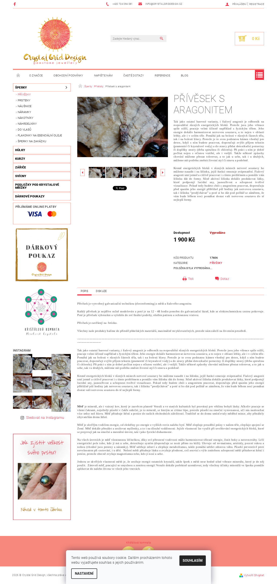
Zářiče (20, 167)
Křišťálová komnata (138, 542)
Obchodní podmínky (68, 75)
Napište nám (103, 75)
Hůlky (20, 150)
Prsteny (24, 100)
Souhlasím (193, 560)
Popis (84, 291)
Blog (184, 75)
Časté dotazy (133, 75)
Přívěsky (24, 94)
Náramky (24, 112)
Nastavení (84, 573)
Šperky (21, 87)
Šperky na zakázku (32, 141)
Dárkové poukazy (30, 196)
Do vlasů (25, 129)
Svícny (20, 176)
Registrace (256, 4)
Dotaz (225, 279)
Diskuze (101, 291)
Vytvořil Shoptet (254, 575)
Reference (162, 75)
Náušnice (25, 106)
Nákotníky (26, 117)
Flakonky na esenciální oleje (40, 135)
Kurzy (20, 158)
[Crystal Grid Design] (55, 41)
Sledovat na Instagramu (45, 418)
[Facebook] (15, 4)
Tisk (191, 279)
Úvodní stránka (18, 75)
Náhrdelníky (27, 123)
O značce (36, 75)
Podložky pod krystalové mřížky (37, 186)
